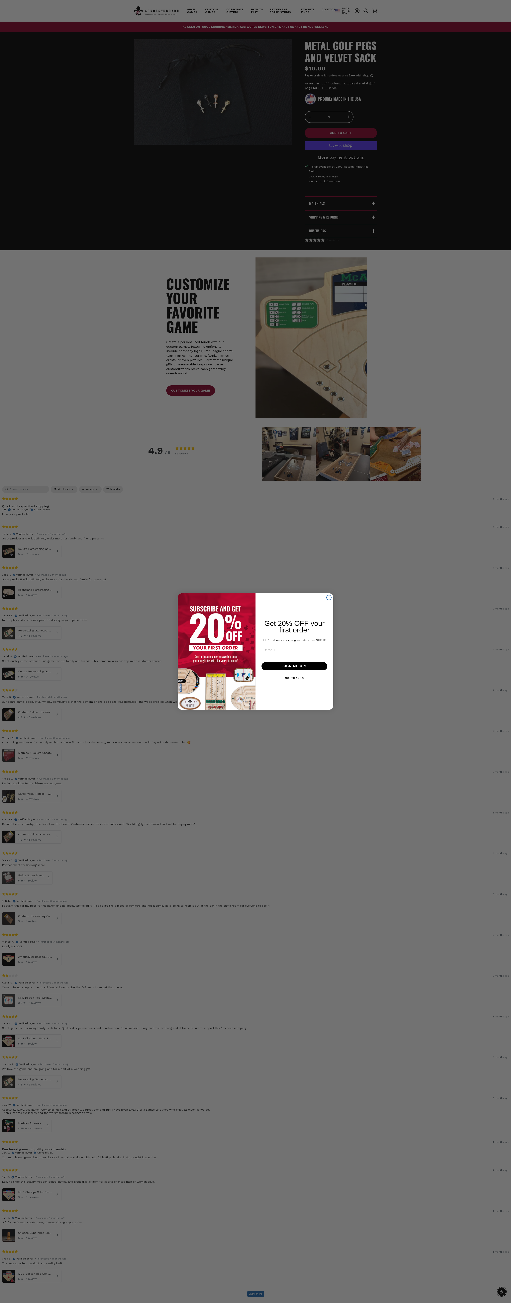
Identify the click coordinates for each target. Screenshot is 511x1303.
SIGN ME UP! (294, 666)
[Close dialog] (329, 597)
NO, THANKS (294, 678)
